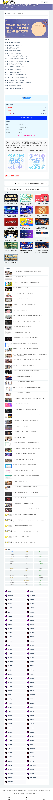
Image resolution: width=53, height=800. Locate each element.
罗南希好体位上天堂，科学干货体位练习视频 (22, 326)
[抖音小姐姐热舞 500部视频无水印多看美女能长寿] (8, 383)
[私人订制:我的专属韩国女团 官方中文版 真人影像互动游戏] (8, 339)
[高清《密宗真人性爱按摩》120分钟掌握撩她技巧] (8, 300)
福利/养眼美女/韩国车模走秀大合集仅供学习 (22, 525)
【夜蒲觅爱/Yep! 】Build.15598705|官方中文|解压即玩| (24, 453)
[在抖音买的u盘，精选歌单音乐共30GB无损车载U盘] (8, 542)
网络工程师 (41, 577)
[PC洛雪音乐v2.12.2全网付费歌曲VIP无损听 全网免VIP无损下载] (8, 444)
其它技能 (26, 558)
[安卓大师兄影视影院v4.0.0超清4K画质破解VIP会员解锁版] (8, 488)
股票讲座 (12, 582)
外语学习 (40, 561)
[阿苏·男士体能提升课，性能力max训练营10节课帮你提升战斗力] (8, 510)
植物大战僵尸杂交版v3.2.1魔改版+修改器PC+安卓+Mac (24, 514)
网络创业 (6, 7)
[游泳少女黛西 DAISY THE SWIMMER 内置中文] (8, 460)
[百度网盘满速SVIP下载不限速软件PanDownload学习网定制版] (8, 284)
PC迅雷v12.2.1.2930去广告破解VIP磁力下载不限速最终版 (25, 343)
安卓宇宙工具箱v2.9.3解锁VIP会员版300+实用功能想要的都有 (26, 475)
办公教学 (40, 558)
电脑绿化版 (12, 575)
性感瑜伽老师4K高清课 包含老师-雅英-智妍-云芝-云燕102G (25, 420)
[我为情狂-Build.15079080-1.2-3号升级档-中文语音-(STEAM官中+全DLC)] (8, 400)
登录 (46, 2)
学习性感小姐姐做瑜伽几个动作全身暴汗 (21, 392)
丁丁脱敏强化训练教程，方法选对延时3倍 (22, 287)
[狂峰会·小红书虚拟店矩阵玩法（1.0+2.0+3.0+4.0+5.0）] (11, 222)
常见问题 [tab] (21, 13)
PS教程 (26, 551)
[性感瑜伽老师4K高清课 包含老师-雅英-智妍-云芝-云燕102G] (8, 422)
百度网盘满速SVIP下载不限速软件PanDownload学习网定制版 (26, 282)
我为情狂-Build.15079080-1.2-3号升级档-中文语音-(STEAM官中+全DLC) (28, 398)
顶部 (44, 799)
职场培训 (40, 580)
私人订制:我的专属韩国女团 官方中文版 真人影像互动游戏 (25, 337)
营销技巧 (26, 582)
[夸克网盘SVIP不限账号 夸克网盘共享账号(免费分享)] (8, 295)
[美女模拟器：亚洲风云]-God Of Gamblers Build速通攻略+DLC (26, 348)
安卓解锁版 (41, 563)
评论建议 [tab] (14, 13)
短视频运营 (26, 575)
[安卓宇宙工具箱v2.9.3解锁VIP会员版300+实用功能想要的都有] (8, 477)
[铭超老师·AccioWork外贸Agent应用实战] (42, 233)
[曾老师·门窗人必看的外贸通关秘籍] (11, 258)
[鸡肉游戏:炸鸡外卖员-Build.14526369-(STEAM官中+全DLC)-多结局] (8, 361)
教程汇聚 (12, 570)
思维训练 (12, 568)
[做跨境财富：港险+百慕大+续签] (11, 198)
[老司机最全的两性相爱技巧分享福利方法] (8, 332)
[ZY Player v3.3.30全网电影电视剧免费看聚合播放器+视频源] (8, 494)
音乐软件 (40, 584)
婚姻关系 (12, 563)
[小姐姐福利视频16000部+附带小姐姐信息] (8, 278)
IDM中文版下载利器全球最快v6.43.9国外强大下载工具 (24, 464)
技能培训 (26, 568)
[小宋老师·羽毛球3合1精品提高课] (42, 200)
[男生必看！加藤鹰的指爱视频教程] (8, 311)
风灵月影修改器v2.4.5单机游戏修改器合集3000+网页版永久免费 (26, 321)
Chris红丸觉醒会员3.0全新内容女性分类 (21, 497)
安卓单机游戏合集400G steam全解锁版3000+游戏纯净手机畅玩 (26, 448)
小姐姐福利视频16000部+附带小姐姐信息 (21, 276)
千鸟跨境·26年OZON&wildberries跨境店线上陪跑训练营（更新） (26, 228)
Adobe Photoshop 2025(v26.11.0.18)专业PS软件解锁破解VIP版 (26, 415)
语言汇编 (12, 584)
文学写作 (40, 570)
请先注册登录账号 (26, 118)
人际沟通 (26, 556)
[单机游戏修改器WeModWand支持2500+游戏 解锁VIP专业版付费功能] (8, 411)
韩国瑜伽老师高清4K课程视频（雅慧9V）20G (22, 426)
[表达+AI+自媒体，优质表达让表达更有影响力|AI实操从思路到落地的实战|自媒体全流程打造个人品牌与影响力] (11, 210)
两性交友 (40, 551)
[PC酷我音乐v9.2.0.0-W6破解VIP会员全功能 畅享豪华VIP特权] (8, 532)
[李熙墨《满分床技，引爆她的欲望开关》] (8, 405)
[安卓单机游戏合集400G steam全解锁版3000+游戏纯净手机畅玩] (8, 450)
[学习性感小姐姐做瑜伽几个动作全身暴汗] (8, 394)
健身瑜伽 (12, 558)
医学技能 (12, 561)
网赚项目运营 (26, 580)
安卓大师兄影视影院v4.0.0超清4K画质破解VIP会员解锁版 (25, 486)
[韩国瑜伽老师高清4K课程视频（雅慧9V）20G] (8, 427)
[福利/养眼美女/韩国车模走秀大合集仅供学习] (8, 527)
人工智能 (40, 554)
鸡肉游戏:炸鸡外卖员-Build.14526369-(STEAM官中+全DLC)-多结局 (27, 359)
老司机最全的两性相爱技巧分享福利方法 (21, 332)
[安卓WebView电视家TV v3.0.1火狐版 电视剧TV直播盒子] (8, 433)
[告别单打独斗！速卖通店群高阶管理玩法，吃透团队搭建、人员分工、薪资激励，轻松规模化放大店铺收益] (42, 245)
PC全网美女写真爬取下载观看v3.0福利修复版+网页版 (24, 304)
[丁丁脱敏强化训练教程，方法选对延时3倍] (8, 289)
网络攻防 (12, 580)
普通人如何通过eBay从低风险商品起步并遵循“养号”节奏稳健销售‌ (10, 240)
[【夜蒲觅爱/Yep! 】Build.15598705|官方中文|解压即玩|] (8, 454)
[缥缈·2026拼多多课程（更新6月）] (26, 234)
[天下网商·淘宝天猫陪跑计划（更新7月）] (42, 210)
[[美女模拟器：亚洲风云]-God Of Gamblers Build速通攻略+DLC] (8, 350)
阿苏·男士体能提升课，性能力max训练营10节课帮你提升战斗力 (26, 509)
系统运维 (12, 577)
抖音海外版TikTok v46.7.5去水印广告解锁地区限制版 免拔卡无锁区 (27, 271)
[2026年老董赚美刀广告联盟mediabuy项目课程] (26, 246)
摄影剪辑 (40, 568)
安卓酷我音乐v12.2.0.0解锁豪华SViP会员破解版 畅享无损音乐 (26, 370)
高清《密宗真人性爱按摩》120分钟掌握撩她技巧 (23, 299)
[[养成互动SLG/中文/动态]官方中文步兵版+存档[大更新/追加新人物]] (8, 389)
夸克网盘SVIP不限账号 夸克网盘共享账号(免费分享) (24, 293)
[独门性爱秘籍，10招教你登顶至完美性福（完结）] (8, 471)
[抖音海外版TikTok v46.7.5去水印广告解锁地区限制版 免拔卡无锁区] (8, 273)
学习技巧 (26, 563)
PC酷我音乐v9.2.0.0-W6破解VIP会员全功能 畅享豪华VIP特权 (26, 531)
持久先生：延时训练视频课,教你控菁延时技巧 (22, 376)
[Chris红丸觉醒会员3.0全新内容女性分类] (8, 500)
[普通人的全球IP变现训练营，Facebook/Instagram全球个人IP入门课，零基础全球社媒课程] (26, 210)
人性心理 (12, 556)
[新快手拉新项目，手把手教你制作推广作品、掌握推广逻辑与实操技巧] (26, 198)
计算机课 (40, 582)
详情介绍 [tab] (8, 13)
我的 (26, 799)
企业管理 (40, 556)
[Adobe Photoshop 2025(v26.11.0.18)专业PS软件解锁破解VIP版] (8, 416)
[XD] (3, 7)
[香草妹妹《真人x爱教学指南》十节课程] (8, 439)
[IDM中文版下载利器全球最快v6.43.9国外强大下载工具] (8, 466)
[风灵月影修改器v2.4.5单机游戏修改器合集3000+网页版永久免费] (8, 322)
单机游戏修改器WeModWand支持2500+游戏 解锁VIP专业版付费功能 (27, 409)
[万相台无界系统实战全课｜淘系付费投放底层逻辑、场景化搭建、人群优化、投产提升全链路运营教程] (42, 221)
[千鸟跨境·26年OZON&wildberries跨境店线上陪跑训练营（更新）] (26, 222)
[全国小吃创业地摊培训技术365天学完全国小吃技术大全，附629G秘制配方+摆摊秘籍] (8, 520)
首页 (9, 799)
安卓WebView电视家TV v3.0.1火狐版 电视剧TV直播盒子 (25, 431)
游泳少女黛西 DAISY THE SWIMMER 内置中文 (23, 459)
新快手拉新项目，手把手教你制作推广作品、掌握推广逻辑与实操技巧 (26, 205)
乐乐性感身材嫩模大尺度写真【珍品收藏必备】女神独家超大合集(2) (27, 315)
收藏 (8, 175)
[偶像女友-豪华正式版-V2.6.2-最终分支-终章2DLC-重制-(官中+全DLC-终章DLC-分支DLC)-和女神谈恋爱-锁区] (8, 355)
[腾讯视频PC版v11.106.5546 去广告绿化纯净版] (8, 538)
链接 (17, 175)
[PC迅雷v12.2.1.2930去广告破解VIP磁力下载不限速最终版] (8, 345)
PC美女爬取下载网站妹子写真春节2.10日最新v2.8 (23, 365)
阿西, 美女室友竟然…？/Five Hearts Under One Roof (24, 503)
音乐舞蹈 (26, 584)
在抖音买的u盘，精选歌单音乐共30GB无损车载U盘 (24, 542)
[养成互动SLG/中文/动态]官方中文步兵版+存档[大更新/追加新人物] (27, 387)
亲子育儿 (12, 554)
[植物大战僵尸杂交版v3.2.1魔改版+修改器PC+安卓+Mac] (8, 516)
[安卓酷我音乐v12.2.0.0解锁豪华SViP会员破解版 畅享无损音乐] (8, 373)
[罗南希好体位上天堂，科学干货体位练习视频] (8, 328)
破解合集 (40, 575)
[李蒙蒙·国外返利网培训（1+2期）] (11, 246)
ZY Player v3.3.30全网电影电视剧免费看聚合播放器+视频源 (25, 492)
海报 (13, 175)
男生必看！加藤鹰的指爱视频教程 (20, 310)
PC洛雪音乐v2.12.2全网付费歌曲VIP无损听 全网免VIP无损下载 (26, 442)
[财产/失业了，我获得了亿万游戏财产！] (8, 483)
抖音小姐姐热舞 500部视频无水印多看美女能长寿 (23, 381)
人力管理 (26, 554)
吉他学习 (26, 561)
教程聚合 (26, 570)
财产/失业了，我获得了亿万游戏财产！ (21, 481)
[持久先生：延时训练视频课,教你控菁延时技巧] (8, 378)
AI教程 (12, 551)
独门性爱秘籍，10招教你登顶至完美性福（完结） (23, 470)
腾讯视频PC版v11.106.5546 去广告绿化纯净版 (22, 536)
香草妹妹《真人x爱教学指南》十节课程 (21, 437)
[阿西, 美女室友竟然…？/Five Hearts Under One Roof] (8, 505)
